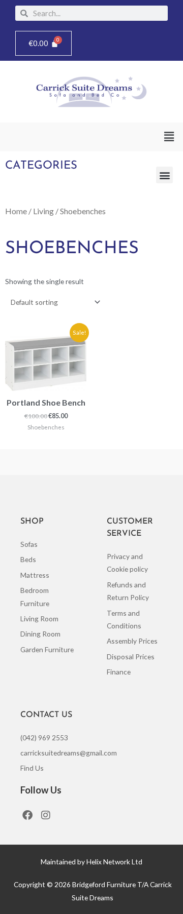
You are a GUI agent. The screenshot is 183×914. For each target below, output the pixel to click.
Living (43, 211)
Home (16, 211)
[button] (169, 137)
